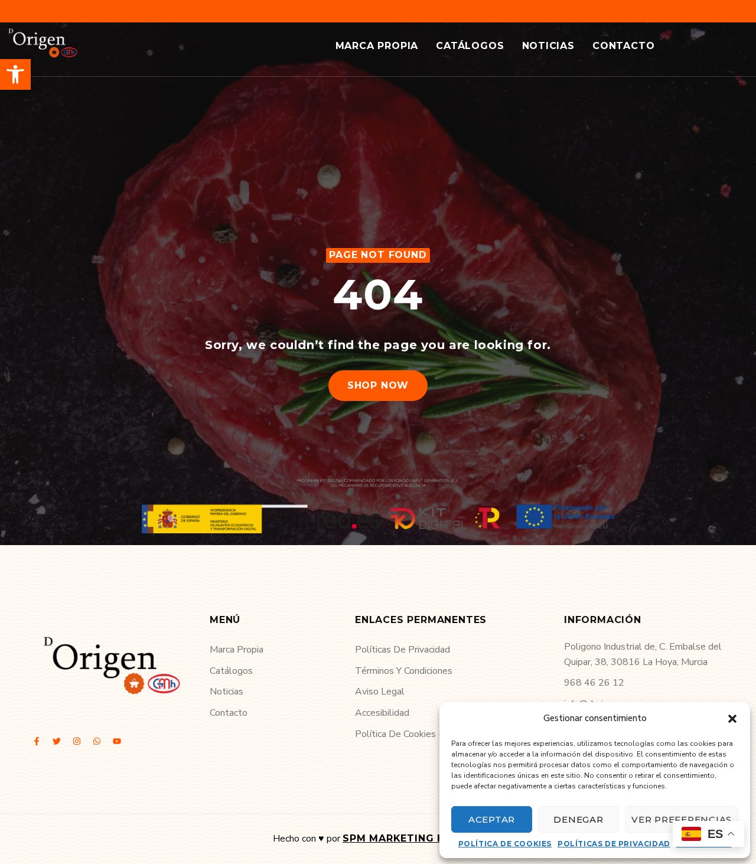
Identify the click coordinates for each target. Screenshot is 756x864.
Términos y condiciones (403, 670)
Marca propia (377, 45)
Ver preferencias (681, 819)
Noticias (548, 45)
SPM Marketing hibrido (413, 838)
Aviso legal (380, 691)
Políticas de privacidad (614, 843)
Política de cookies (505, 843)
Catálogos (470, 45)
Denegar (578, 819)
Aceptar (491, 819)
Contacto (623, 45)
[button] (15, 74)
